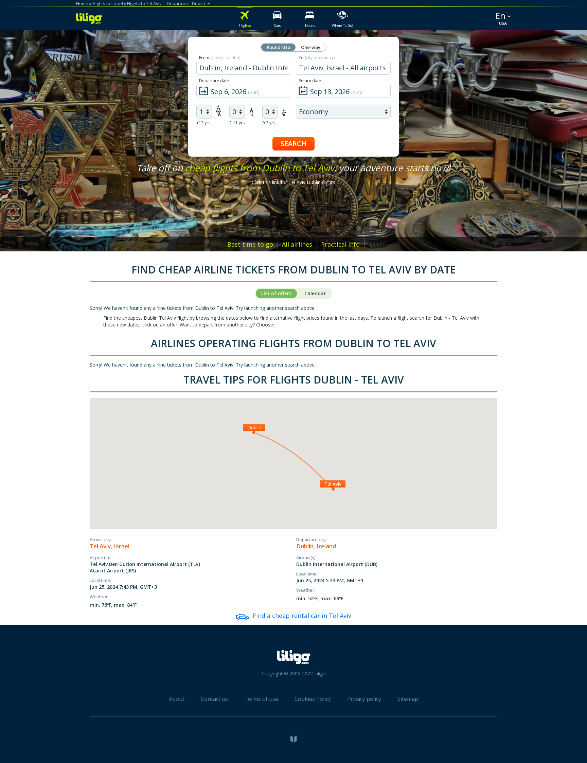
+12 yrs (203, 123)
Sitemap (407, 699)
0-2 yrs (268, 123)
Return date (310, 81)
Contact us (214, 699)
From (219, 57)
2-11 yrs (237, 123)
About (176, 699)
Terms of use (261, 699)
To (317, 57)
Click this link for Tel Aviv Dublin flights (293, 182)
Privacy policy (364, 699)
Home (82, 3)
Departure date (214, 81)
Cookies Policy (313, 699)
